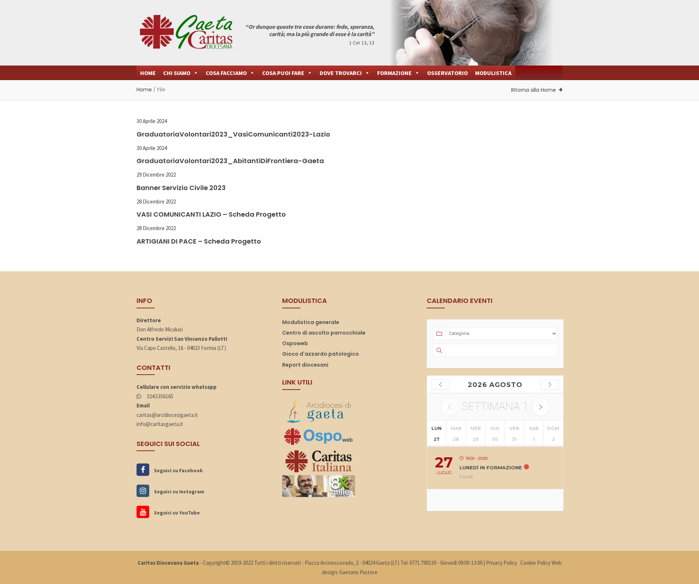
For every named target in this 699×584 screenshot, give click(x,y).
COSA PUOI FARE (283, 72)
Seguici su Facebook (178, 470)
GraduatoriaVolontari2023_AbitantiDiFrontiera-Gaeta (230, 160)
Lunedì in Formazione (490, 467)
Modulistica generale (310, 322)
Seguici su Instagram (178, 491)
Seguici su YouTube (176, 512)
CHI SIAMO (176, 72)
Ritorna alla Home (533, 90)
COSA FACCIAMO (226, 72)
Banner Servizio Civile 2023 (181, 187)
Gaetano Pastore (358, 572)
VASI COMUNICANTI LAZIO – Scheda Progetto (211, 214)
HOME (148, 72)
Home (144, 89)
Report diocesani (305, 364)
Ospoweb (295, 343)
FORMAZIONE (394, 72)
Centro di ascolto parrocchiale (324, 332)
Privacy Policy (501, 562)
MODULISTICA (493, 72)
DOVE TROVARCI (341, 72)
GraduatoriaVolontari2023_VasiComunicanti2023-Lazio (233, 134)
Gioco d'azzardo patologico (320, 354)
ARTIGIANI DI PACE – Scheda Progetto (199, 241)
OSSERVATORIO (447, 72)
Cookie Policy (535, 562)
